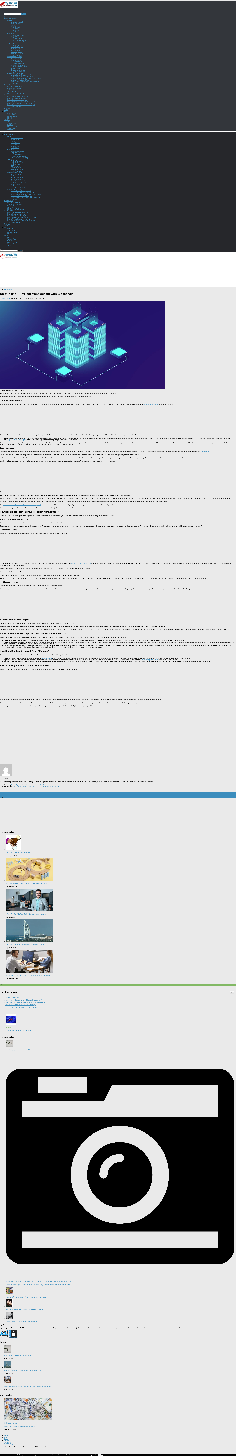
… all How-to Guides (14, 106)
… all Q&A (14, 83)
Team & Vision (12, 123)
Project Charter (16, 48)
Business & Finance (10, 1423)
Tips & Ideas (11, 115)
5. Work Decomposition (18, 65)
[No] (102, 1455)
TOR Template (16, 50)
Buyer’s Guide (8, 85)
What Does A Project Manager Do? (22, 76)
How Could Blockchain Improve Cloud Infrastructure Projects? (25, 1002)
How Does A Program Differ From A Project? (25, 81)
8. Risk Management (18, 70)
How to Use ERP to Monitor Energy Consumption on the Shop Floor (28, 975)
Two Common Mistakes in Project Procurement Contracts (24, 1309)
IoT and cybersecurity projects (81, 563)
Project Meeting (16, 27)
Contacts (10, 125)
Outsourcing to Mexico (14, 88)
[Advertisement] (55, 274)
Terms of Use (11, 128)
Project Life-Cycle (17, 47)
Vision (6, 1439)
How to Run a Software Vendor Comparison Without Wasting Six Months (27, 1386)
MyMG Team (6, 298)
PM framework (12, 116)
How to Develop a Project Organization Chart (22, 101)
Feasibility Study (16, 52)
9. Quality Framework (18, 72)
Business (7, 108)
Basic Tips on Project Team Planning (18, 853)
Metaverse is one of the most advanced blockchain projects (22, 505)
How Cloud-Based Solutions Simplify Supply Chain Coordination (27, 883)
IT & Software (11, 113)
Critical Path (15, 30)
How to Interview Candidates (16, 98)
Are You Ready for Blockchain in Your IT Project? (21, 1007)
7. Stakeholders (16, 68)
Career (6, 110)
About (9, 121)
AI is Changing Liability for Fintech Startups (20, 1050)
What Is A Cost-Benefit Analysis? (21, 80)
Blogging (10, 118)
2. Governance (16, 60)
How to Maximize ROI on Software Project (21, 105)
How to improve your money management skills (19, 1426)
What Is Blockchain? (12, 998)
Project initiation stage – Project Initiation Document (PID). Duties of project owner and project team (38, 1285)
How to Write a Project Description (18, 96)
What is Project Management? (21, 75)
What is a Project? (17, 22)
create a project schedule (150, 660)
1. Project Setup (16, 58)
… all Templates (16, 55)
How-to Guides (8, 95)
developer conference (150, 404)
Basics (9, 20)
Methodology (15, 25)
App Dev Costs (12, 91)
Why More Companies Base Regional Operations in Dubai (25, 944)
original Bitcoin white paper (16, 440)
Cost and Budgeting (17, 35)
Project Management (10, 19)
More (5, 111)
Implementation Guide (14, 57)
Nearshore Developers (14, 86)
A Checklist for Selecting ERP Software (18, 1030)
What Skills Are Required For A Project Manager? (27, 78)
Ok (100, 1455)
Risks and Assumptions (18, 40)
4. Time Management (18, 63)
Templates (10, 43)
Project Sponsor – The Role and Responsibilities (21, 1321)
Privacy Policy (12, 126)
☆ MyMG (7, 120)
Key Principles (16, 23)
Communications (16, 38)
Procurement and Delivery (19, 42)
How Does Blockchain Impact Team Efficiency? (20, 1005)
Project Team (15, 37)
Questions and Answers (15, 73)
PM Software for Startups (15, 93)
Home (6, 17)
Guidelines (10, 33)
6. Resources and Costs (19, 67)
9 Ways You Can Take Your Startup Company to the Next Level (26, 914)
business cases (46, 658)
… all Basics (15, 32)
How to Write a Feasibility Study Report (20, 103)
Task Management (17, 53)
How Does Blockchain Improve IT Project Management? (23, 1000)
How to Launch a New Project (17, 100)
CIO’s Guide (11, 90)
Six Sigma (14, 28)
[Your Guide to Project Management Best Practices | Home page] (9, 7)
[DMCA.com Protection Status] (13, 1338)
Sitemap (10, 130)
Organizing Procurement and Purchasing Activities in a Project (26, 1297)
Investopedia (205, 451)
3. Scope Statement (17, 62)
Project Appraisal (16, 45)
